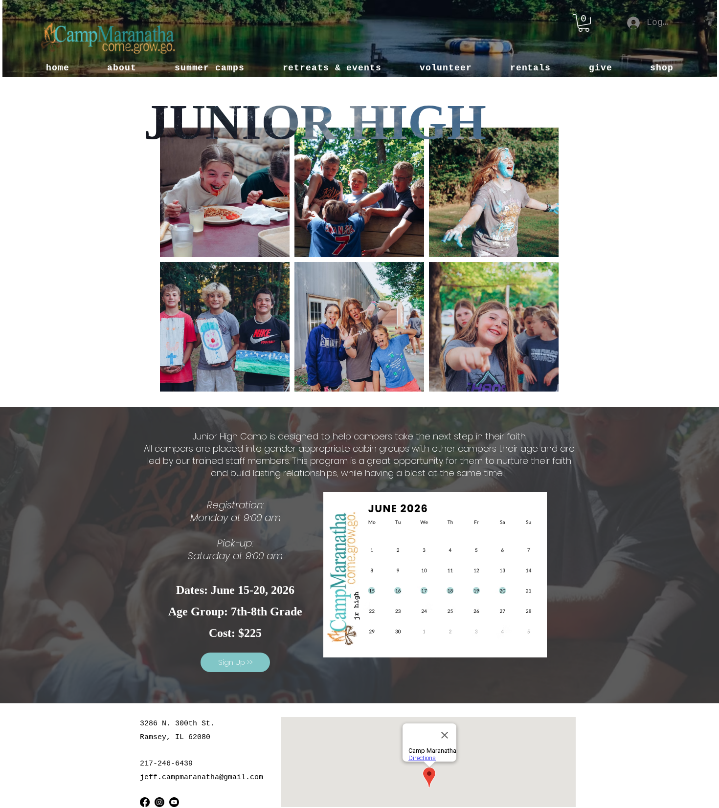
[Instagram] (159, 802)
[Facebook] (145, 802)
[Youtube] (174, 802)
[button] (583, 23)
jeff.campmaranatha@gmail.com (201, 777)
